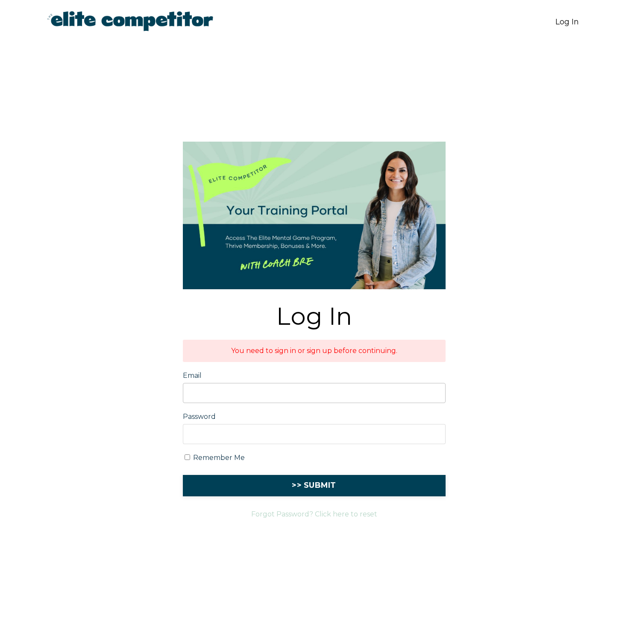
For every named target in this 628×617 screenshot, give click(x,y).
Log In (567, 22)
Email (192, 375)
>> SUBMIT (314, 485)
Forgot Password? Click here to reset (314, 514)
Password (199, 416)
